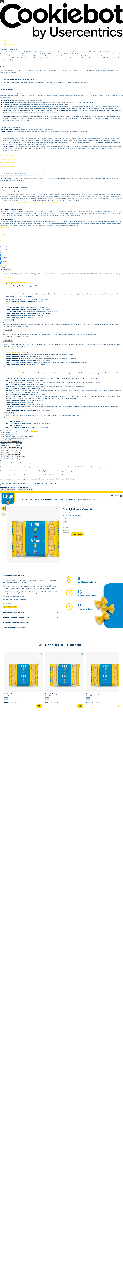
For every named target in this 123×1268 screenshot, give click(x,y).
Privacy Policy (25, 200)
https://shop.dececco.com (7, 155)
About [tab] (5, 46)
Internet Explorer (5, 227)
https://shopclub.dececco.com (8, 159)
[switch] (0, 255)
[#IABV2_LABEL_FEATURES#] (11, 448)
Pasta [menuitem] (21, 499)
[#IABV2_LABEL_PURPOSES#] (11, 441)
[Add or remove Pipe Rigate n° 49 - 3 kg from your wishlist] (40, 654)
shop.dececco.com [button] (12, 304)
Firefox (2, 231)
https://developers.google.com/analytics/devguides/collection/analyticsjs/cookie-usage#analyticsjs (28, 202)
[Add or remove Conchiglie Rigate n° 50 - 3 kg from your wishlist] (57, 509)
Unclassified (8, 413)
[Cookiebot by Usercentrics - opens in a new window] (61, 21)
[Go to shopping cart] (121, 496)
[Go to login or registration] (112, 496)
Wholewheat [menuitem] (59, 499)
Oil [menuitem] (26, 499)
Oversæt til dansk (10, 607)
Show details (4, 265)
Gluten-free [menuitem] (70, 499)
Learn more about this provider (16, 282)
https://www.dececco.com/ (7, 162)
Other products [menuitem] (84, 499)
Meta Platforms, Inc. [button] (12, 349)
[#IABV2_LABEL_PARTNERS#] (11, 454)
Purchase (77, 534)
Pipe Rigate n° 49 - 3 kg (10, 694)
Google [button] (8, 289)
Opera (2, 236)
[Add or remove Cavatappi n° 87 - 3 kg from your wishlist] (81, 654)
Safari (2, 240)
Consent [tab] (5, 40)
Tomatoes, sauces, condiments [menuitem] (41, 499)
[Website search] (107, 496)
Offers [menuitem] (94, 499)
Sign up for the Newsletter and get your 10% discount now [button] (61, 492)
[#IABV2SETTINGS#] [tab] (9, 44)
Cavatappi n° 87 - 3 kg (51, 694)
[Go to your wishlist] (116, 496)
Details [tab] (5, 42)
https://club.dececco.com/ (7, 166)
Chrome (2, 234)
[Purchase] (39, 706)
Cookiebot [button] (9, 279)
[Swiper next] (120, 680)
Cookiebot (34, 431)
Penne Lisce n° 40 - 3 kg (92, 694)
